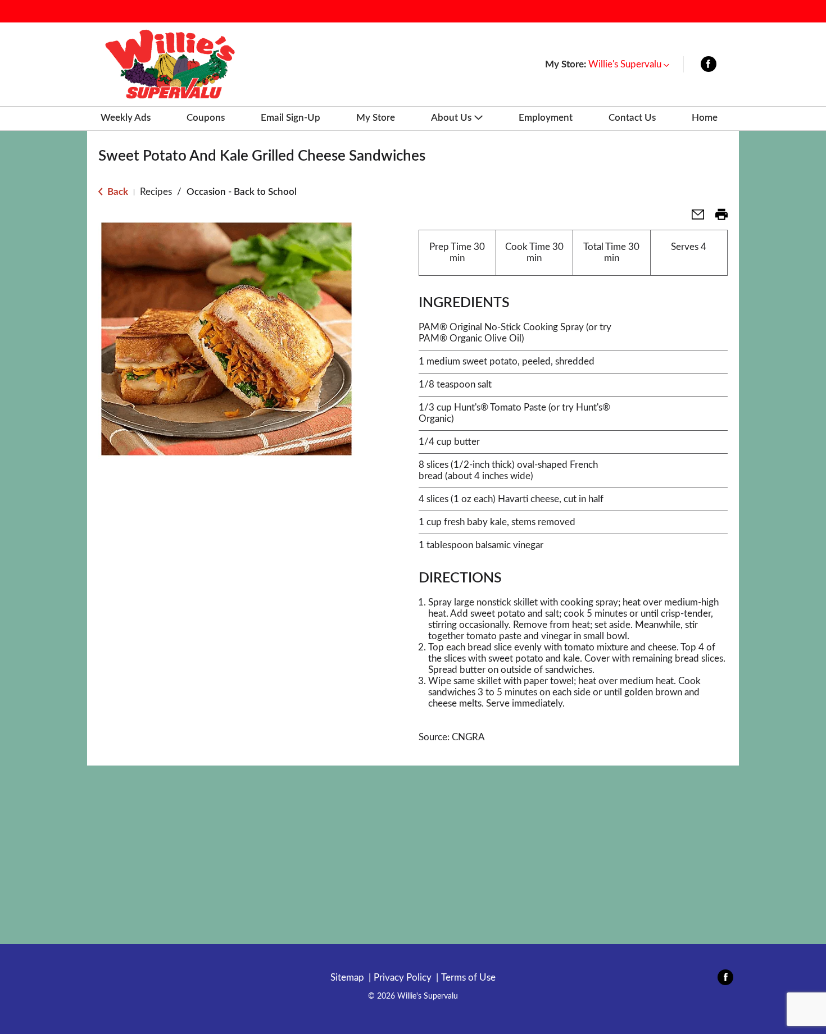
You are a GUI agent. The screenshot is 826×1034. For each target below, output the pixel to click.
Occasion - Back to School (242, 192)
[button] (628, 64)
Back (116, 192)
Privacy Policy (403, 977)
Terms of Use (468, 977)
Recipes (156, 192)
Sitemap (347, 977)
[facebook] (708, 66)
